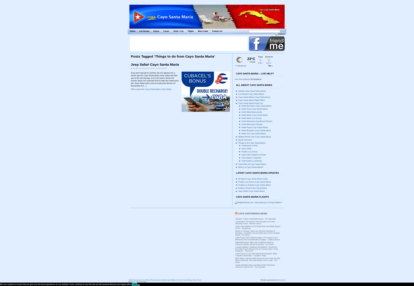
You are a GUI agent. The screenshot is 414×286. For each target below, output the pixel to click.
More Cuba (203, 31)
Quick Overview (245, 140)
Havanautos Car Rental (142, 280)
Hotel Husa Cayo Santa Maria (254, 109)
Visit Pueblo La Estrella (251, 161)
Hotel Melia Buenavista (251, 112)
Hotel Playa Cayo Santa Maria (254, 127)
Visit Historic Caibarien (251, 158)
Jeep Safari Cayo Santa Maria (155, 64)
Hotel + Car (178, 31)
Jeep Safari (246, 149)
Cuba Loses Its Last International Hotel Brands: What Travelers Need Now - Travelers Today (256, 255)
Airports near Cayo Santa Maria (252, 91)
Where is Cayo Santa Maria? (250, 167)
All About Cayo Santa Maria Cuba (253, 179)
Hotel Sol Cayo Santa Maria (253, 133)
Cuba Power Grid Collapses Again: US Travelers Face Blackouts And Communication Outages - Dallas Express (257, 239)
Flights (191, 31)
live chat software (242, 79)
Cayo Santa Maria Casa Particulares (254, 97)
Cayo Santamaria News (252, 213)
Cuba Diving (187, 280)
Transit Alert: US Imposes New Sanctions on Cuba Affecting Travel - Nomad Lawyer (255, 223)
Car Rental (144, 31)
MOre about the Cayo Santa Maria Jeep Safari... (152, 89)
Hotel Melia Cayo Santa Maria (254, 115)
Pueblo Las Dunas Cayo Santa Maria (254, 182)
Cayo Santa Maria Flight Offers (251, 100)
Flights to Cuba (176, 280)
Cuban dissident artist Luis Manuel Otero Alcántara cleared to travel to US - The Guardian (255, 266)
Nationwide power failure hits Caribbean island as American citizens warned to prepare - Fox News (254, 243)
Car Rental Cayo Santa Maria (251, 94)
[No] (138, 285)
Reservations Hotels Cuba (160, 280)
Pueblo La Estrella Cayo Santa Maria (254, 185)
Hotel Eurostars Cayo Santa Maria (256, 106)
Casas (166, 31)
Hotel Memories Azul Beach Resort (256, 121)
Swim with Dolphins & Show (253, 155)
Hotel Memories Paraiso (252, 124)
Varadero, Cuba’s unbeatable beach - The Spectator (255, 219)
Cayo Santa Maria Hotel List (250, 103)
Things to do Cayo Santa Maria (251, 143)
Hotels (156, 31)
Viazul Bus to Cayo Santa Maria (252, 164)
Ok (134, 284)
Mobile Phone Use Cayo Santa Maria (254, 137)
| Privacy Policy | (141, 282)
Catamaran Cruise (249, 145)
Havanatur (281, 280)
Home (132, 31)
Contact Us (217, 31)
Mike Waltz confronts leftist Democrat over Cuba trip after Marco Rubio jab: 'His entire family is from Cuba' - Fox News (257, 260)
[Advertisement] (189, 43)
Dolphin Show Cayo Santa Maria (252, 188)
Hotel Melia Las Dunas (251, 118)
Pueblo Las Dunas (249, 152)
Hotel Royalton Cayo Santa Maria (256, 130)
